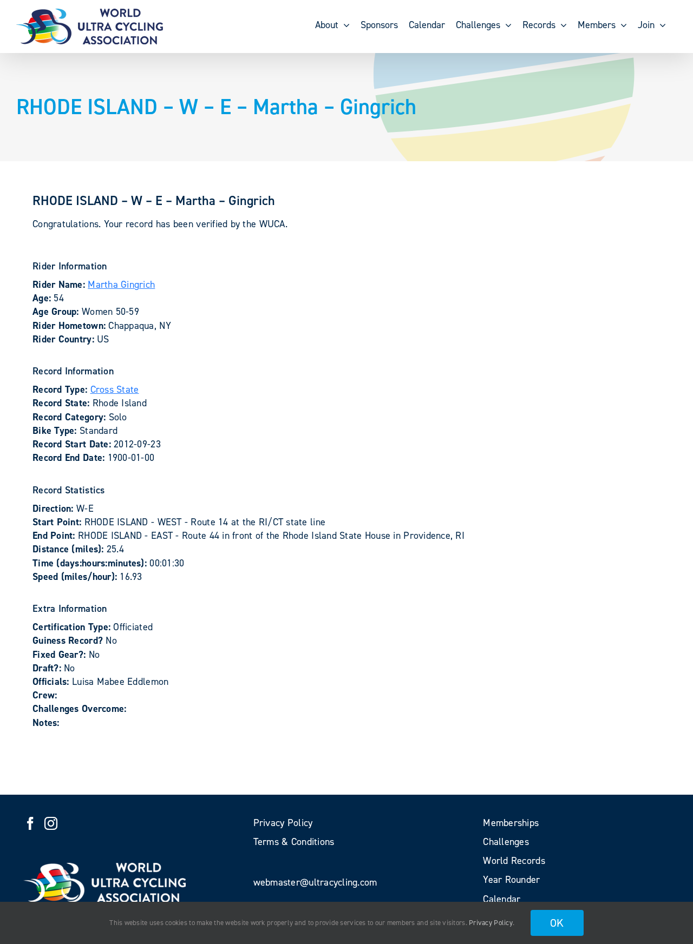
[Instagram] (51, 823)
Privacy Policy (491, 922)
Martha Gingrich (121, 284)
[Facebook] (30, 823)
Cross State (114, 389)
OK (557, 923)
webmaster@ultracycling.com (315, 882)
